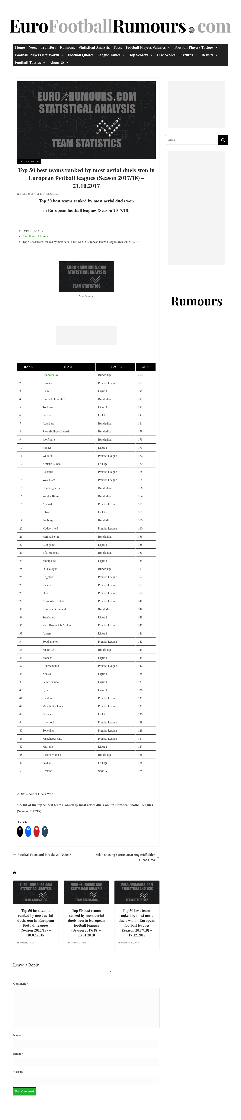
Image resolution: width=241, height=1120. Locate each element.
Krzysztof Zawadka (49, 193)
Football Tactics (28, 62)
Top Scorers (138, 55)
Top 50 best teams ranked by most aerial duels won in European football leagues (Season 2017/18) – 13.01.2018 (86, 923)
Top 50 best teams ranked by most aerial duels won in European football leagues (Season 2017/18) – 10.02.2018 (35, 923)
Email (18, 1053)
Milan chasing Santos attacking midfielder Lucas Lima (125, 857)
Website (18, 1071)
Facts (118, 47)
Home (20, 47)
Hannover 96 (50, 375)
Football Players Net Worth (37, 55)
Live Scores (166, 55)
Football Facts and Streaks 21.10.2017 (44, 855)
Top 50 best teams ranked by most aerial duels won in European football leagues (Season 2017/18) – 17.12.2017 (137, 923)
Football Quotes (81, 55)
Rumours (67, 47)
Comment (20, 983)
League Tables (108, 55)
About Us (57, 62)
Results (207, 55)
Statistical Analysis (94, 47)
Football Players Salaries (146, 47)
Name (18, 1035)
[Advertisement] (86, 335)
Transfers (48, 47)
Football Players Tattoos (193, 47)
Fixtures (186, 55)
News (33, 47)
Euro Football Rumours (37, 236)
